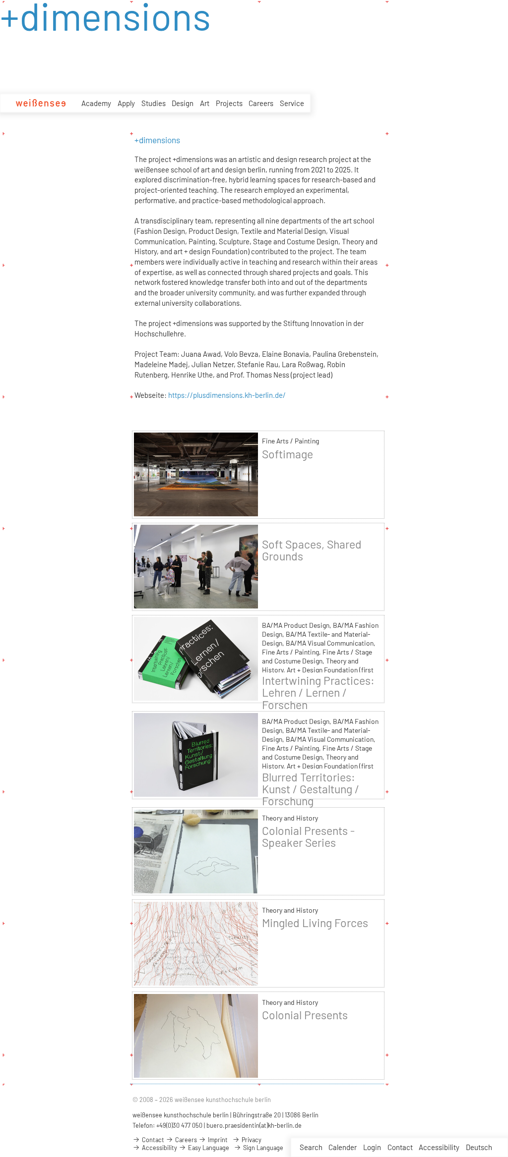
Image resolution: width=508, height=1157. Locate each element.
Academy (96, 103)
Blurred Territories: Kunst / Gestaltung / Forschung (310, 789)
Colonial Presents (305, 1015)
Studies (153, 103)
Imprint (217, 1140)
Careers (261, 103)
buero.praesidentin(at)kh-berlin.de (254, 1125)
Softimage (287, 454)
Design (182, 103)
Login (372, 1147)
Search (311, 1147)
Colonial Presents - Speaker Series (308, 836)
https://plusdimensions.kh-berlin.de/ (227, 394)
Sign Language (262, 1148)
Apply (126, 103)
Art (204, 103)
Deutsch (479, 1147)
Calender (342, 1147)
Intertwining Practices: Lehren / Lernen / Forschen (318, 692)
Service (292, 103)
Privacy (250, 1140)
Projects (229, 103)
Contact (400, 1147)
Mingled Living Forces (315, 923)
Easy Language (208, 1148)
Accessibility (439, 1147)
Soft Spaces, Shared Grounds (312, 550)
